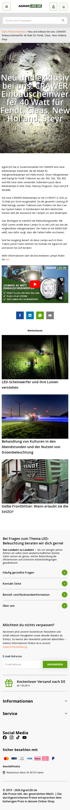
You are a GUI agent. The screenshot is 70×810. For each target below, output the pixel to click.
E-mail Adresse (12, 656)
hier (8, 259)
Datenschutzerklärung (15, 646)
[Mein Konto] (53, 7)
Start (4, 31)
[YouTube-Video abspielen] (35, 284)
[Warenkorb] (63, 7)
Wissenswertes (17, 31)
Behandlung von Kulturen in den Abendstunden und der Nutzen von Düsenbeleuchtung (31, 447)
